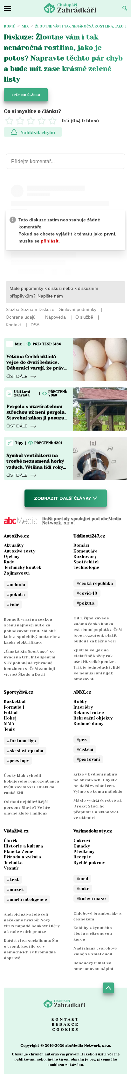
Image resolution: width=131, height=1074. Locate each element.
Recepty (82, 857)
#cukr (83, 888)
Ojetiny (11, 556)
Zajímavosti (17, 573)
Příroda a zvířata (22, 857)
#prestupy (18, 760)
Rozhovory (85, 556)
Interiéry (83, 707)
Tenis (9, 729)
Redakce (65, 1024)
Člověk (10, 840)
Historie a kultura (23, 846)
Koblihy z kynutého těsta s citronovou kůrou (92, 934)
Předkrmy (83, 851)
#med (82, 878)
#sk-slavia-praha (25, 750)
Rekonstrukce (88, 712)
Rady (9, 562)
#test (13, 879)
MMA (9, 723)
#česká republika (95, 583)
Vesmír (11, 868)
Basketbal (14, 701)
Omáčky (81, 846)
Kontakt (65, 1019)
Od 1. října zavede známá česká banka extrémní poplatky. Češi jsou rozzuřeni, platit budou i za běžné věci (97, 629)
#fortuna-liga (21, 740)
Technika (13, 862)
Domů (9, 26)
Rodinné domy (88, 723)
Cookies (65, 1029)
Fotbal (10, 712)
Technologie (86, 567)
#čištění (85, 749)
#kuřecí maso (91, 898)
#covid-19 (87, 593)
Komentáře (85, 551)
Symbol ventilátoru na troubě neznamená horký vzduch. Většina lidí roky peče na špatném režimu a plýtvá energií (36, 467)
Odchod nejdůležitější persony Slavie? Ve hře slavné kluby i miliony (27, 807)
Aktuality (14, 545)
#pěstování (88, 759)
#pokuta (16, 594)
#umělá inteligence (27, 899)
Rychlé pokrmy (89, 862)
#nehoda (16, 584)
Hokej (10, 718)
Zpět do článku (25, 95)
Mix (25, 26)
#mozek (15, 889)
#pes (82, 739)
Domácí (81, 545)
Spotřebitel (86, 562)
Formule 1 (14, 707)
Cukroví (81, 840)
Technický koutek (22, 567)
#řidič (13, 604)
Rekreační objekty (93, 718)
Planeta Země (18, 851)
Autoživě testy (19, 551)
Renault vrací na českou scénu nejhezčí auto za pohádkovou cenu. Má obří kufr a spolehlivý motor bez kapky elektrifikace (32, 631)
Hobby (80, 701)
